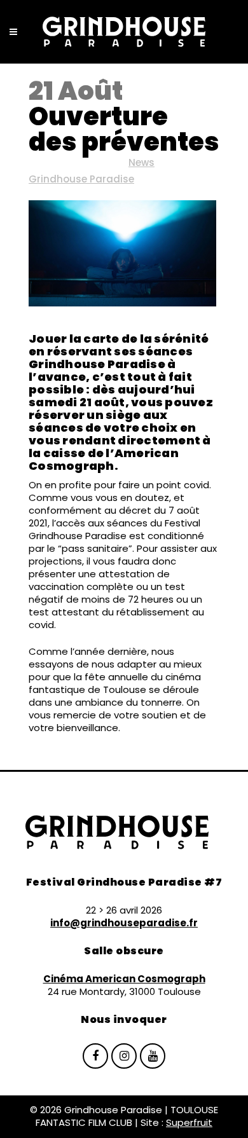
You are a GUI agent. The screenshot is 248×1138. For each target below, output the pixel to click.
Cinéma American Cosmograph (124, 978)
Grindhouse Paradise (81, 179)
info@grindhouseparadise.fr (124, 922)
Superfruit (189, 1122)
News (141, 162)
